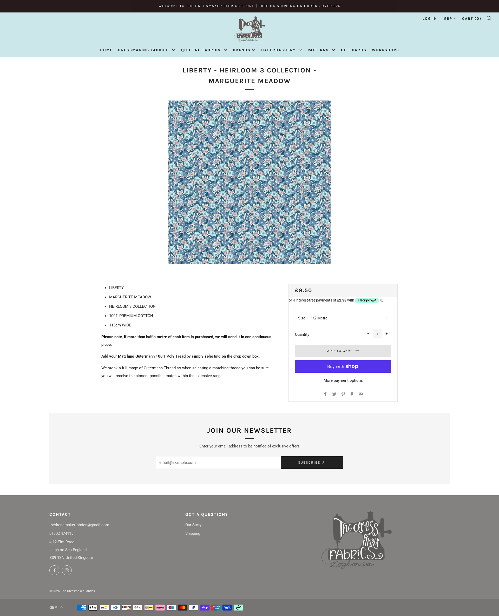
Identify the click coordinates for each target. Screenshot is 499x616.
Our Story (193, 525)
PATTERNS (319, 50)
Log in (430, 18)
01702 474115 (61, 533)
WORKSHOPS (385, 50)
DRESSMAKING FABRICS (144, 50)
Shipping (192, 533)
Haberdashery (279, 50)
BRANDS (242, 50)
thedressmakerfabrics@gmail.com (79, 525)
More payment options (343, 380)
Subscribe (309, 462)
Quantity (302, 334)
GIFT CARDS (353, 50)
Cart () (472, 18)
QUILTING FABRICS (201, 50)
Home (106, 50)
